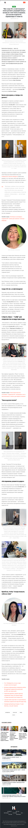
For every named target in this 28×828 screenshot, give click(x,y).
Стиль (14, 6)
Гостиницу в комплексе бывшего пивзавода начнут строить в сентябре (13, 783)
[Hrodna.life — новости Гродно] (5, 2)
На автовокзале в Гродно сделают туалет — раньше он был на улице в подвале (13, 770)
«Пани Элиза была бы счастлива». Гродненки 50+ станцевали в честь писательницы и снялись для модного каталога (13, 394)
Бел (24, 2)
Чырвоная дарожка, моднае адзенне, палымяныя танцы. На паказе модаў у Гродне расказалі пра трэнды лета (13, 695)
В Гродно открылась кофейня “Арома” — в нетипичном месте (11, 758)
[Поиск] (20, 2)
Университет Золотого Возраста (10, 176)
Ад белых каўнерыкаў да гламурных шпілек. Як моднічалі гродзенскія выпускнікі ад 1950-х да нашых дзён (15, 689)
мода (21, 712)
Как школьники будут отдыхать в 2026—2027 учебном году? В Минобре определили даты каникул (14, 796)
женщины (7, 712)
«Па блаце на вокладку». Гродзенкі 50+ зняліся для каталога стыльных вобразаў (13, 218)
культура (15, 712)
